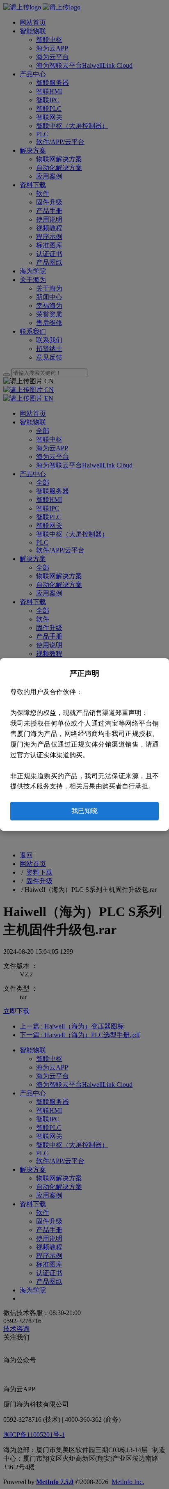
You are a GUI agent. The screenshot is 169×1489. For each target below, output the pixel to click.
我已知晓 (84, 810)
